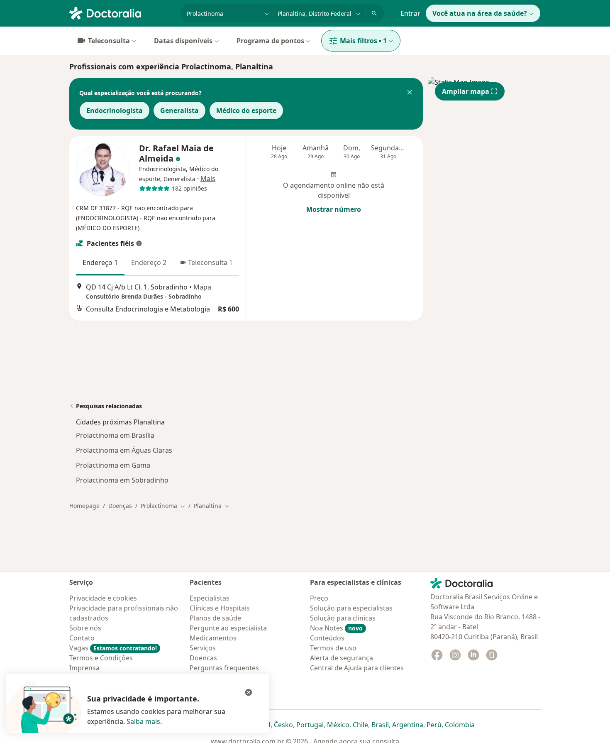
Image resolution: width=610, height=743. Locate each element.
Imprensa (84, 667)
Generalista (179, 110)
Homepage (84, 506)
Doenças (120, 506)
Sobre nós (85, 628)
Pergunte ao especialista (228, 628)
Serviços (203, 647)
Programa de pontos (270, 40)
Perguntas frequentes (224, 667)
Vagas (113, 647)
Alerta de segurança (341, 657)
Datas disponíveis (183, 40)
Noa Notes (336, 628)
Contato (82, 637)
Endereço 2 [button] (148, 262)
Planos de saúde (215, 618)
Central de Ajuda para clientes (357, 667)
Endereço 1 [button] (100, 262)
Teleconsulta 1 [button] (210, 262)
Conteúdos (327, 637)
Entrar (410, 13)
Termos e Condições (101, 657)
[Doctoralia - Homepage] (121, 12)
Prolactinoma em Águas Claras (124, 450)
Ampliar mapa (465, 91)
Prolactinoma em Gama (113, 465)
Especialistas (209, 598)
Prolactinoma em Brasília (115, 435)
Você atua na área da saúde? (479, 13)
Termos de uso (333, 647)
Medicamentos (213, 637)
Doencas (203, 657)
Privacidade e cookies (103, 598)
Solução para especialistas (351, 608)
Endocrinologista (114, 110)
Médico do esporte (246, 110)
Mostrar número (333, 209)
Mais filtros (363, 40)
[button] (409, 93)
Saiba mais (143, 721)
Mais (207, 178)
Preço (319, 598)
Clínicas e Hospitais (220, 608)
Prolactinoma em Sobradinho (122, 480)
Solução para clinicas (343, 618)
